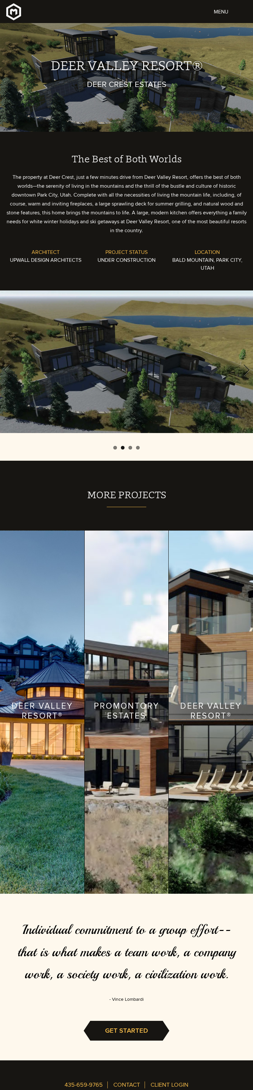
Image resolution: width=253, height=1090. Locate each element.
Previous (9, 369)
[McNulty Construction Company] (13, 16)
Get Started (126, 1031)
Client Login (169, 1084)
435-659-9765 (84, 1084)
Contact (126, 1084)
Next (243, 369)
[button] (230, 10)
